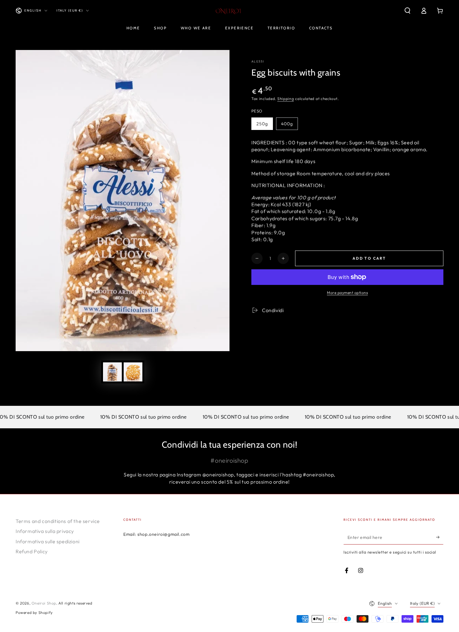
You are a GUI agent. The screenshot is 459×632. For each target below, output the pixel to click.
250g (262, 124)
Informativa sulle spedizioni (48, 541)
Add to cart (369, 258)
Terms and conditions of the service (58, 521)
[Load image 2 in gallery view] (133, 371)
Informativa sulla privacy (45, 531)
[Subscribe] (439, 537)
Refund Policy (32, 551)
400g (287, 124)
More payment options (347, 292)
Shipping (285, 98)
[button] (407, 10)
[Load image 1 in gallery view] (112, 371)
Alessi (257, 61)
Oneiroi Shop (44, 603)
